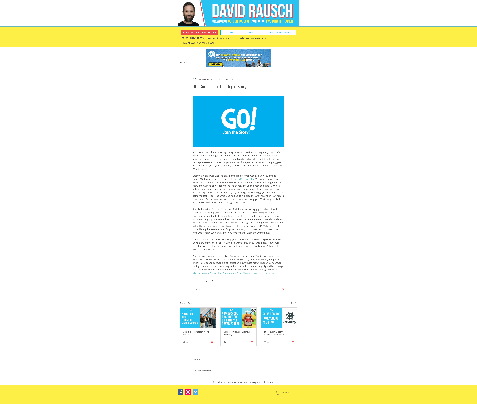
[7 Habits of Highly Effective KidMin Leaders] (198, 318)
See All (294, 303)
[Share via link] (212, 281)
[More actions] (282, 79)
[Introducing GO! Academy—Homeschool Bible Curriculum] (279, 318)
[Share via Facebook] (194, 281)
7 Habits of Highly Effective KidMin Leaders (196, 333)
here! (263, 38)
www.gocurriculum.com (261, 382)
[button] (294, 62)
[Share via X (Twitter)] (200, 281)
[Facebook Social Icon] (180, 392)
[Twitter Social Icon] (195, 392)
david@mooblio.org (237, 382)
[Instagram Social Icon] (188, 392)
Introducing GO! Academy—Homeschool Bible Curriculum (275, 333)
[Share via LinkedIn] (206, 281)
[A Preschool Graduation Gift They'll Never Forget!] (239, 318)
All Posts (183, 62)
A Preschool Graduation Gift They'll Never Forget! (237, 333)
